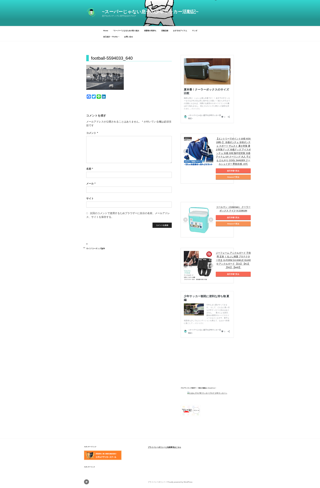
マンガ (194, 31)
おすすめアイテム (180, 31)
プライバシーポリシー (156, 482)
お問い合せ (128, 37)
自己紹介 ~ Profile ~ (111, 37)
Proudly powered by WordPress (179, 482)
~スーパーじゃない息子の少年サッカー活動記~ (150, 11)
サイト (90, 198)
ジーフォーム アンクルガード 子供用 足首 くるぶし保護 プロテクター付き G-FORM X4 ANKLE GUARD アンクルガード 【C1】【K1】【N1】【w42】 (233, 260)
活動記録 (164, 31)
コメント (92, 133)
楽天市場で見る (233, 171)
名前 (89, 168)
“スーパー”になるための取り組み (126, 31)
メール (91, 183)
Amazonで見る (233, 177)
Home (105, 31)
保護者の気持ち (150, 31)
